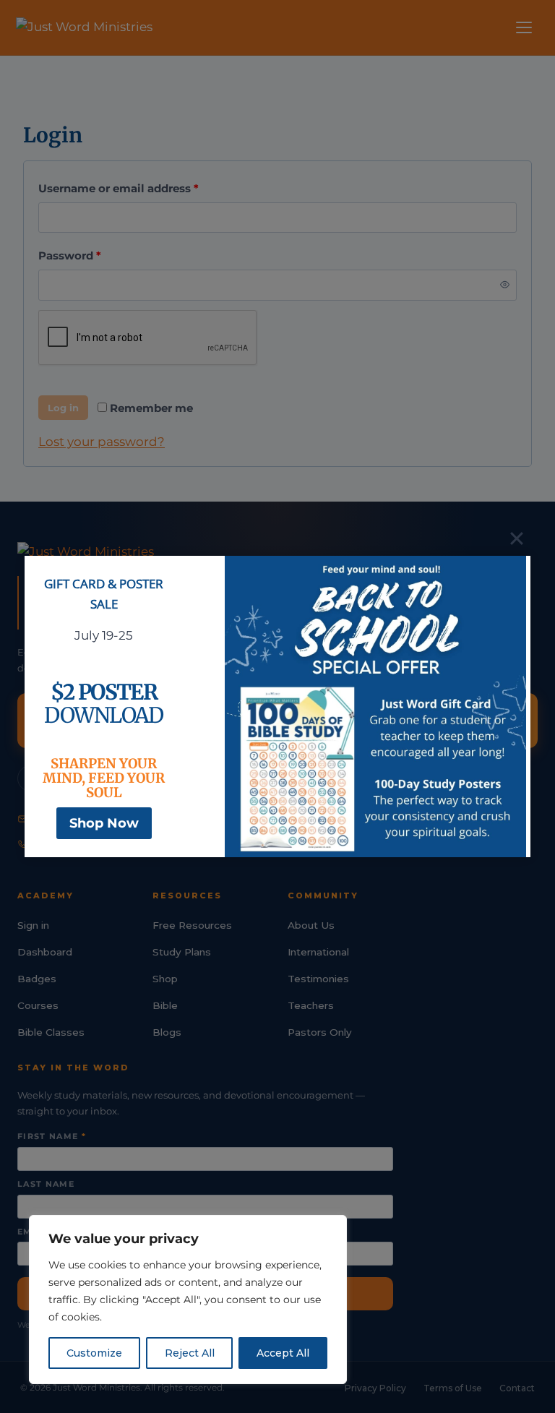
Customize (94, 1353)
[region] (188, 1299)
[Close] (516, 538)
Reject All (190, 1353)
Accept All (283, 1353)
